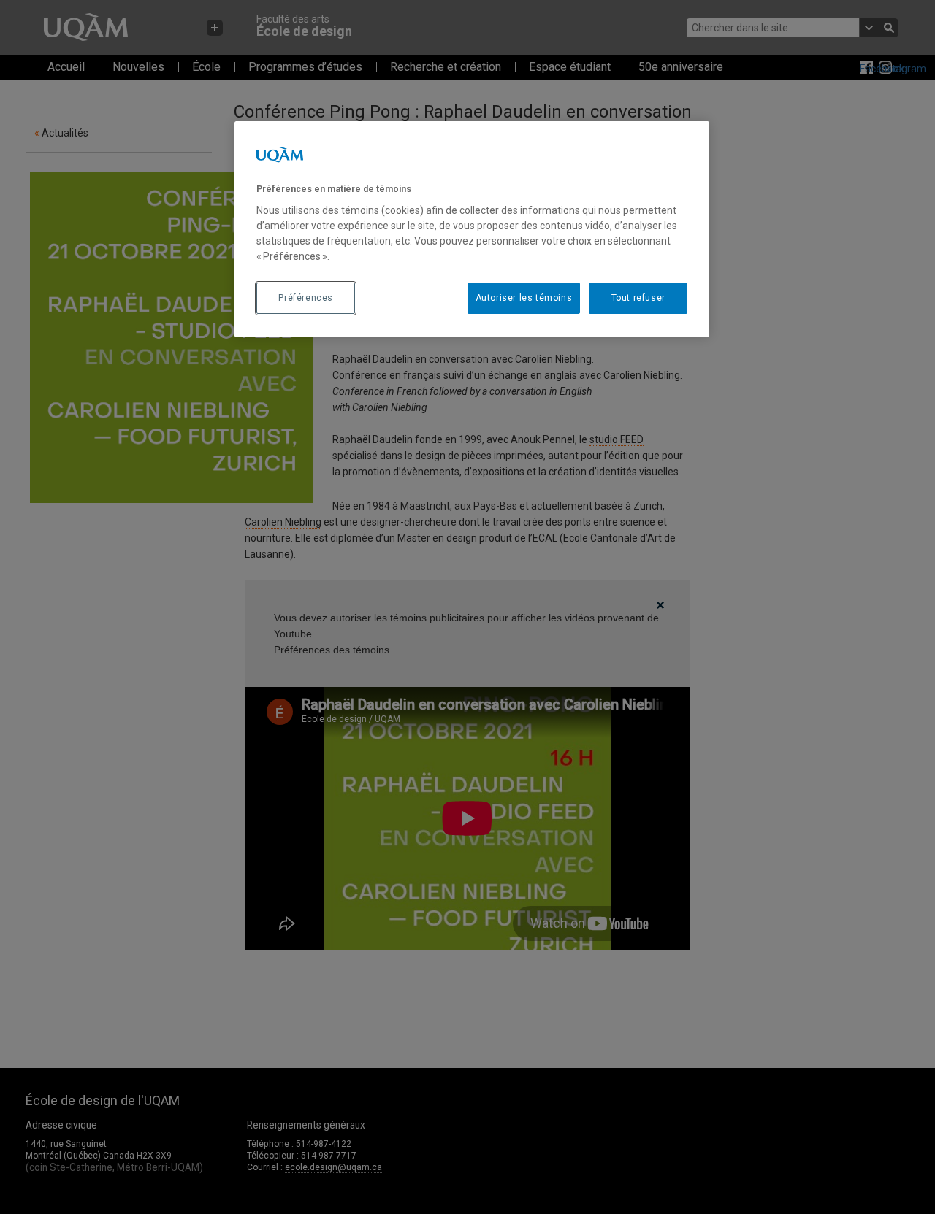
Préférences (305, 298)
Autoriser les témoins (524, 298)
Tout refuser (638, 298)
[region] (471, 229)
